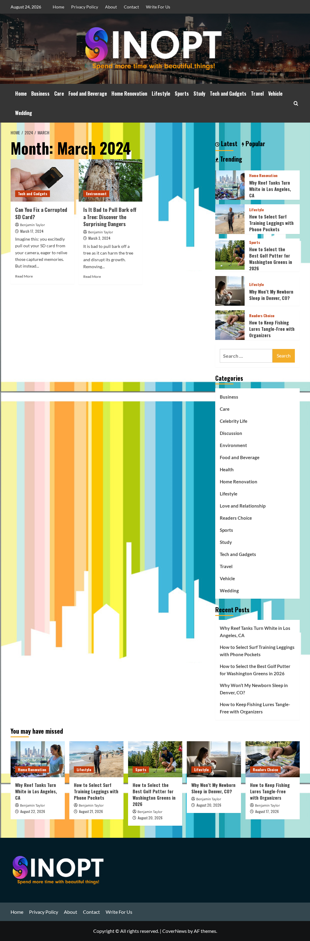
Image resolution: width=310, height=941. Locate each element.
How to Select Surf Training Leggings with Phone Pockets (271, 222)
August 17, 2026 (267, 811)
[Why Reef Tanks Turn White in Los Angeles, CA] (230, 184)
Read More (24, 276)
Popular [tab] (254, 144)
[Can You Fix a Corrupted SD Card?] (42, 180)
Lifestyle (161, 93)
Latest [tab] (228, 144)
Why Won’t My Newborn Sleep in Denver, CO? (271, 294)
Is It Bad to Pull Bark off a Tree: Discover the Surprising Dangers (109, 217)
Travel (257, 93)
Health (227, 469)
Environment (96, 193)
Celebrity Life (233, 421)
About (111, 6)
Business (40, 93)
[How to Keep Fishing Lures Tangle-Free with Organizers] (230, 324)
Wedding (23, 113)
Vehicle (275, 93)
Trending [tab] (230, 159)
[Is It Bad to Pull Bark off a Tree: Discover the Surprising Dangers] (110, 180)
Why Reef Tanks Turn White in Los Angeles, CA (270, 189)
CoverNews (174, 931)
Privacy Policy (84, 6)
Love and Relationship (242, 505)
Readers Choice (261, 315)
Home (58, 6)
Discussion (231, 433)
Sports (182, 93)
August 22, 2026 (32, 811)
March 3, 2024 (99, 238)
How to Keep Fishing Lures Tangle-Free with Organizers (272, 328)
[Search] (296, 103)
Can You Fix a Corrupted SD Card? (41, 213)
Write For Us (158, 6)
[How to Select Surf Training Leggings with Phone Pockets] (230, 218)
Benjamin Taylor (32, 225)
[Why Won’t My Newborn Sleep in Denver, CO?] (230, 290)
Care (59, 93)
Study (199, 93)
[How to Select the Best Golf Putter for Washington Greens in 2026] (230, 254)
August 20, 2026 (150, 817)
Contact (131, 6)
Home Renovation (129, 93)
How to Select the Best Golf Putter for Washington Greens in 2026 (270, 258)
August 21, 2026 (91, 811)
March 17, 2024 (32, 231)
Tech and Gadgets (228, 93)
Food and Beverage (87, 93)
